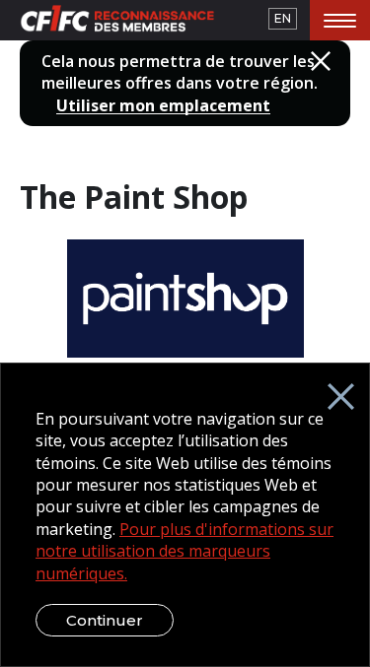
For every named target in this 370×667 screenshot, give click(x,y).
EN (282, 18)
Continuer (104, 620)
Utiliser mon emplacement (163, 106)
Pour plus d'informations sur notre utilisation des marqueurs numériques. (184, 551)
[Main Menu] (340, 20)
